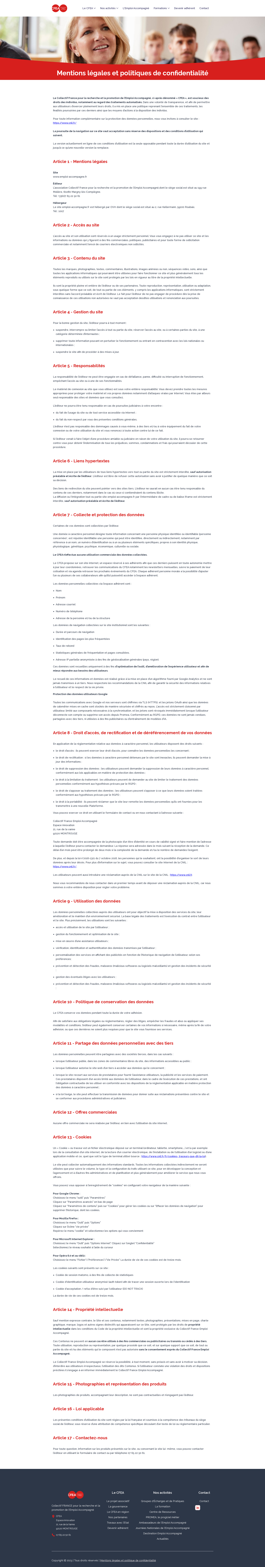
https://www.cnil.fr (181, 874)
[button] (89, 8)
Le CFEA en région (118, 1511)
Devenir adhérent (184, 8)
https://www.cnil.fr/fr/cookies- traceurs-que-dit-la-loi (173, 1156)
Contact (204, 8)
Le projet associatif (118, 1501)
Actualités (163, 1538)
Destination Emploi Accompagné (162, 1533)
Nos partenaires (117, 1517)
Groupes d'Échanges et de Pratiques (162, 1501)
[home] (59, 8)
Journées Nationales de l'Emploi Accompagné (163, 1528)
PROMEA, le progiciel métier (162, 1517)
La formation (162, 1506)
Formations (160, 8)
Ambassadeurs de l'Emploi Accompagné (162, 1522)
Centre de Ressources (162, 1511)
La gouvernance (118, 1506)
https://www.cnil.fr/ (64, 122)
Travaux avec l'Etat (118, 1522)
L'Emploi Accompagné (136, 8)
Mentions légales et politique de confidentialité (128, 1560)
